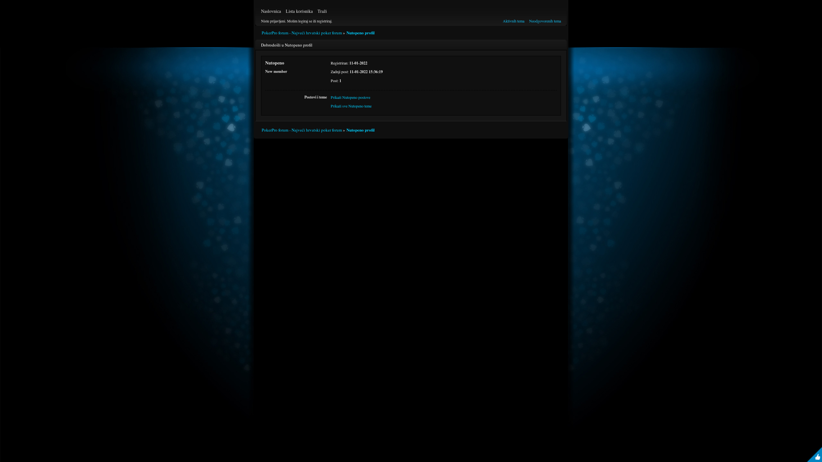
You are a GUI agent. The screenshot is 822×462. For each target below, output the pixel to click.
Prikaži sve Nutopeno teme (351, 105)
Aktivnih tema (513, 20)
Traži (322, 11)
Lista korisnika (299, 11)
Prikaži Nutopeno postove (350, 97)
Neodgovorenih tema (545, 20)
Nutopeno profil (360, 33)
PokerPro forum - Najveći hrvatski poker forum (302, 33)
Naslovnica (271, 11)
